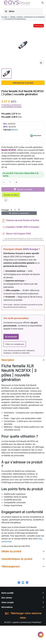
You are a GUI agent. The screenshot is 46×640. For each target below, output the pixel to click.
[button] (43, 3)
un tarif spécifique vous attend (11, 107)
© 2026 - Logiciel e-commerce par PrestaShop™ (23, 622)
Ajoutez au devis (11, 195)
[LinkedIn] (27, 582)
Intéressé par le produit (23, 83)
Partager (11, 209)
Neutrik (15, 130)
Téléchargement (10, 566)
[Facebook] (19, 582)
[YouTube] (23, 582)
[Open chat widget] (41, 635)
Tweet (15, 209)
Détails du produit (11, 551)
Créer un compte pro (14, 344)
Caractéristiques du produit (16, 558)
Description (7, 360)
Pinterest (18, 209)
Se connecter (11, 336)
